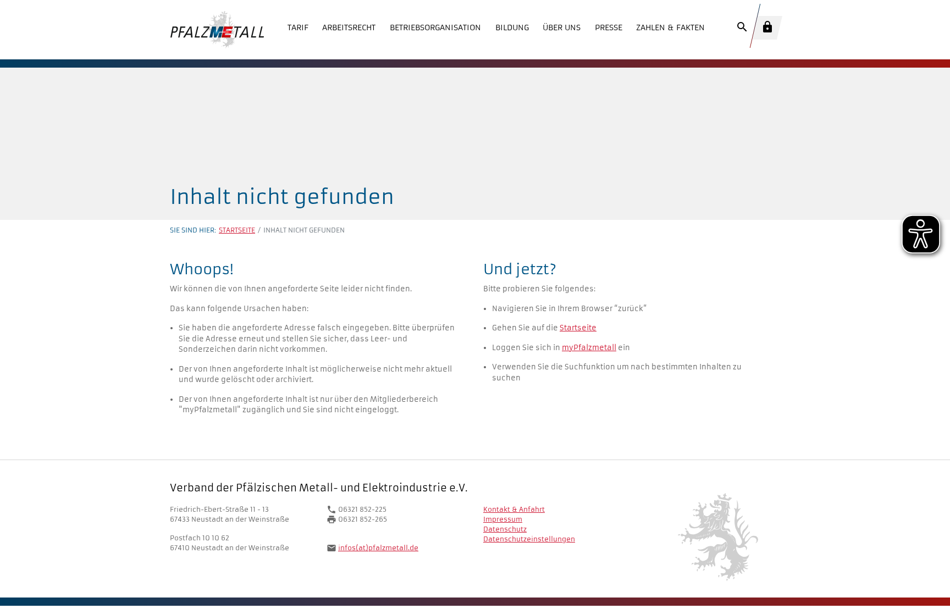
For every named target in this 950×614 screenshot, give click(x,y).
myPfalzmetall (589, 347)
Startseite (237, 230)
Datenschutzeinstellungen (529, 539)
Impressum (502, 519)
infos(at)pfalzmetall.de (378, 548)
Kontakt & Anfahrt (514, 509)
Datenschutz (505, 529)
